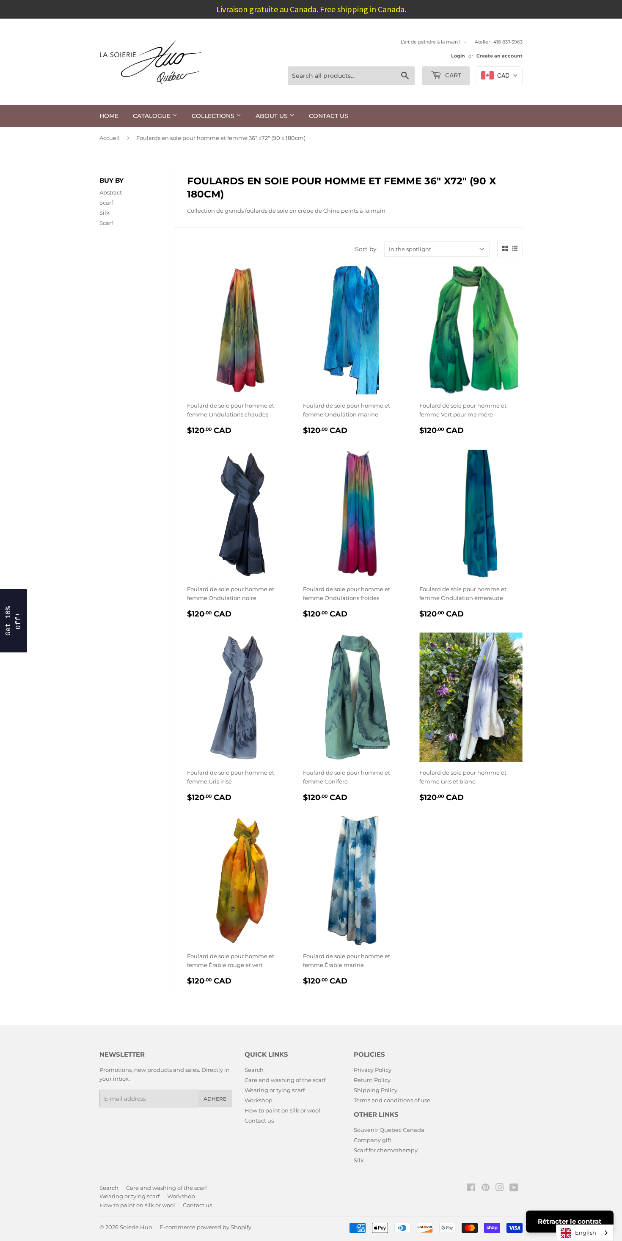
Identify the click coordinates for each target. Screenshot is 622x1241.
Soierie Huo (136, 1227)
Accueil (109, 137)
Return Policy (372, 1080)
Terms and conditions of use (392, 1100)
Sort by (366, 249)
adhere (215, 1099)
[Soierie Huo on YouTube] (513, 1188)
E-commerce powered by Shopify (205, 1227)
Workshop (258, 1100)
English (585, 1232)
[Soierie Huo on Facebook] (471, 1188)
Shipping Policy (375, 1090)
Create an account (499, 56)
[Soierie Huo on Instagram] (499, 1188)
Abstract (110, 192)
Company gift (372, 1140)
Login (458, 56)
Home (108, 116)
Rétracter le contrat (570, 1221)
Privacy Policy (372, 1069)
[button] (13, 620)
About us (272, 116)
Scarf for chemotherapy (386, 1150)
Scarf (106, 202)
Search (254, 1069)
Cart (452, 75)
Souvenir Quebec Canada (389, 1129)
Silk (104, 212)
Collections (214, 116)
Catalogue (152, 116)
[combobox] (585, 1233)
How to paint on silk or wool (282, 1110)
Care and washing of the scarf (285, 1080)
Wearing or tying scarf (275, 1090)
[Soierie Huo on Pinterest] (485, 1188)
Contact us (328, 116)
